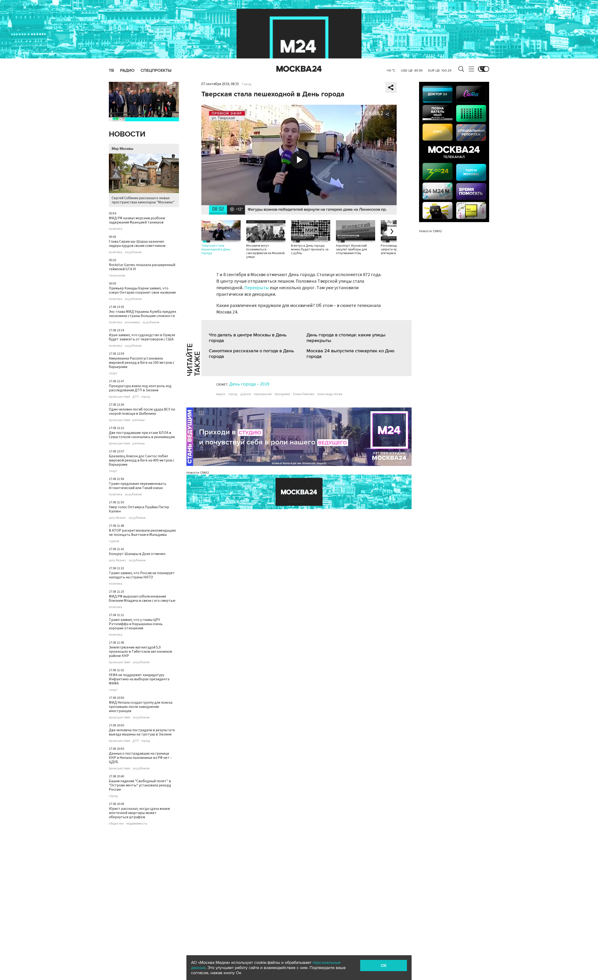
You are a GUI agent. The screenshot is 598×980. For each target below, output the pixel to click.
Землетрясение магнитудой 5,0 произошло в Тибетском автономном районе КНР (140, 651)
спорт (113, 373)
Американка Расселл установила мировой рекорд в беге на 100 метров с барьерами (141, 362)
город (145, 396)
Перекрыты (256, 288)
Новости (127, 134)
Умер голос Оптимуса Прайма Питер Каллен (139, 509)
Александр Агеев (329, 394)
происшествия (119, 396)
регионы (138, 420)
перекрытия (263, 394)
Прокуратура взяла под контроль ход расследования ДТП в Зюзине (140, 388)
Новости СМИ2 (197, 473)
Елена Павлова (303, 394)
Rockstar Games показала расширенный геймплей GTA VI (142, 267)
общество (116, 823)
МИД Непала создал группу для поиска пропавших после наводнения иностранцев (140, 706)
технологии (117, 275)
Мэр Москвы (122, 148)
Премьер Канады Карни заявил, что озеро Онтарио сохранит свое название (142, 290)
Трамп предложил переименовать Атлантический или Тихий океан (137, 485)
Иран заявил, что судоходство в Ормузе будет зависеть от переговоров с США (142, 337)
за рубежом (133, 252)
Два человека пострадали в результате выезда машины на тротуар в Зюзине (142, 732)
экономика (132, 322)
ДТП (135, 396)
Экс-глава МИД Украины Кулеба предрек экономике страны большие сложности (142, 313)
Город (246, 84)
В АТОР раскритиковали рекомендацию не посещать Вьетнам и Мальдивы (142, 532)
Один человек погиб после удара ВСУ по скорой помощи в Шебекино (142, 411)
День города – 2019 (249, 384)
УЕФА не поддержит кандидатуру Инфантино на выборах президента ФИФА (139, 679)
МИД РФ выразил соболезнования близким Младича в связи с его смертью (142, 598)
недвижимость (136, 823)
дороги (245, 394)
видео (220, 394)
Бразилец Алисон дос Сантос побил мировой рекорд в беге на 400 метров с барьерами (141, 460)
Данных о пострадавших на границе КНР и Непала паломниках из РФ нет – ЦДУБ (140, 757)
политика (115, 229)
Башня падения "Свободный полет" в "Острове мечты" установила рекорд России (140, 785)
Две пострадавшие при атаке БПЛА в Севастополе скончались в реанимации (142, 435)
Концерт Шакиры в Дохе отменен (137, 553)
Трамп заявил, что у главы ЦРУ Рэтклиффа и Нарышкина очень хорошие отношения (136, 624)
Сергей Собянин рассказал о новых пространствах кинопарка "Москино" (143, 200)
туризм (114, 541)
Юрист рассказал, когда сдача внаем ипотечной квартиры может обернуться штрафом (139, 813)
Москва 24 (299, 68)
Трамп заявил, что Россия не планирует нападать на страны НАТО (142, 575)
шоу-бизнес (117, 517)
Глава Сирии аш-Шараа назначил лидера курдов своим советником (137, 243)
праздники (282, 394)
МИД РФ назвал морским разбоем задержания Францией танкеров (137, 220)
